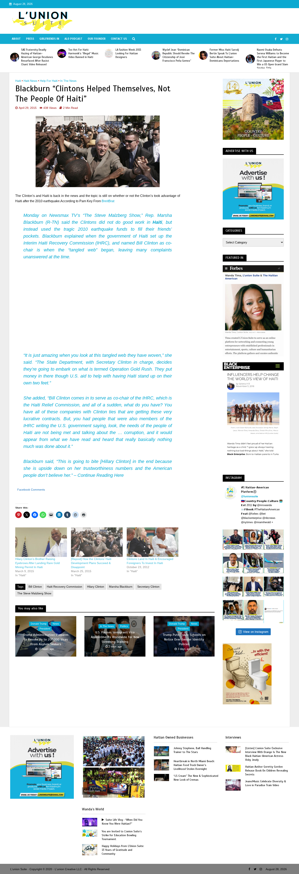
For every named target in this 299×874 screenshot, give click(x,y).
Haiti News (30, 80)
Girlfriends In (49, 38)
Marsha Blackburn (120, 586)
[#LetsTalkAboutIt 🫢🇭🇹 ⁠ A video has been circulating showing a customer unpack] (233, 587)
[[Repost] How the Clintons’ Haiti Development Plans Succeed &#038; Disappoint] (97, 542)
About (16, 38)
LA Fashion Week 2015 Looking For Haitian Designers (82, 53)
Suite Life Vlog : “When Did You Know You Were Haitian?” (122, 821)
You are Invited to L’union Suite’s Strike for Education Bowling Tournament (122, 835)
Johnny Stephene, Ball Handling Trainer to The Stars (192, 750)
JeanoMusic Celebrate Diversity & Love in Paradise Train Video (265, 783)
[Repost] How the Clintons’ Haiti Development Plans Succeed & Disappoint (91, 563)
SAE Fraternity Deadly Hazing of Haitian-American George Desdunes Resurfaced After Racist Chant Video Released (274, 57)
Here (119, 475)
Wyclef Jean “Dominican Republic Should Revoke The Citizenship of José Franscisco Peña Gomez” (133, 55)
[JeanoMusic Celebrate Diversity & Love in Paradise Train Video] (233, 785)
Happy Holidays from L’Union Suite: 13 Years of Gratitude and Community (123, 849)
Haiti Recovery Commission (64, 586)
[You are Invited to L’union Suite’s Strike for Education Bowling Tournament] (89, 833)
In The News (68, 80)
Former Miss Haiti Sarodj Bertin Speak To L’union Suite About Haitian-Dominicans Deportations (178, 55)
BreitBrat (108, 201)
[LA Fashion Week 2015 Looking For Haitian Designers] (62, 53)
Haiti (18, 80)
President (44, 628)
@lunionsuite (249, 496)
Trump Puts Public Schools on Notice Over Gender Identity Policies (184, 639)
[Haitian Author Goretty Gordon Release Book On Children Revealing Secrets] (233, 768)
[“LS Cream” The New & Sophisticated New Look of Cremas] (161, 777)
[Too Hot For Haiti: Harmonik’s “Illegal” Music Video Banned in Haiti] (15, 53)
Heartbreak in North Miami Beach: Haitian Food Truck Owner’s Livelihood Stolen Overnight (194, 765)
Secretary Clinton (148, 586)
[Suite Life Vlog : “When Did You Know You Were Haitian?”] (89, 822)
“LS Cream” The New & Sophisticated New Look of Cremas (196, 777)
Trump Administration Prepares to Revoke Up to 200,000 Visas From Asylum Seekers (46, 639)
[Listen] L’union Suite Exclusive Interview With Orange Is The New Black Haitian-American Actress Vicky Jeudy (265, 754)
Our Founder (97, 38)
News (56, 623)
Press (30, 38)
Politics (124, 626)
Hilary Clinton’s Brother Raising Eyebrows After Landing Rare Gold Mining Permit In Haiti (37, 563)
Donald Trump (39, 623)
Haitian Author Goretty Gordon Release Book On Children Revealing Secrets (266, 770)
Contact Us (119, 38)
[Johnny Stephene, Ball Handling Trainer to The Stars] (161, 751)
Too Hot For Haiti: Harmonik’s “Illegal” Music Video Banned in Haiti (37, 53)
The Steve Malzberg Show (34, 593)
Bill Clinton (35, 586)
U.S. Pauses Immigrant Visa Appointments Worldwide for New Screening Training (115, 637)
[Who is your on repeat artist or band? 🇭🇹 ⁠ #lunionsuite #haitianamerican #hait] (274, 611)
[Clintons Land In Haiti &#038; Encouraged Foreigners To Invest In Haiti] (152, 542)
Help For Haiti (49, 80)
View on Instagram (255, 631)
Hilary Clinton (95, 586)
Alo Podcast (73, 38)
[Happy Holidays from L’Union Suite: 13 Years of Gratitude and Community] (89, 849)
